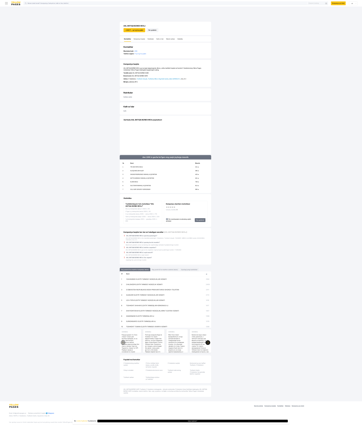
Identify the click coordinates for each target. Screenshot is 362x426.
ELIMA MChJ (134, 182)
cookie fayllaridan (81, 421)
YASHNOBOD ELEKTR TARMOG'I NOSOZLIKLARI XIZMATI (146, 279)
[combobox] (317, 3)
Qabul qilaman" (192, 421)
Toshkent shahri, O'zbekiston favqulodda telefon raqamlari (197, 372)
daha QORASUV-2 (174, 79)
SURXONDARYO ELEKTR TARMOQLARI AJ (141, 321)
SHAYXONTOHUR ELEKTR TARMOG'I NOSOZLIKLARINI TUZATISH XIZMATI (152, 311)
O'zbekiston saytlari (174, 363)
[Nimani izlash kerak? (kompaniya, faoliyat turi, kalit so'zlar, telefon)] (26, 3)
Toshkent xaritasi (128, 377)
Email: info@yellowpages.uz (17, 413)
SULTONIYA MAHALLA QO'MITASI (140, 185)
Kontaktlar (280, 406)
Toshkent (151, 79)
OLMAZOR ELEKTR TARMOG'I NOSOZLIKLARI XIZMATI (145, 295)
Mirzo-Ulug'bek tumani (161, 79)
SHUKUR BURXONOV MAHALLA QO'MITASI (143, 174)
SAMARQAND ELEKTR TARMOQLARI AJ (140, 316)
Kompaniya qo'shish (338, 3)
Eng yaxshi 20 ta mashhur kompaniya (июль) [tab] (135, 269)
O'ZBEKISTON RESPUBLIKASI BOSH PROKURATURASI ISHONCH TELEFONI (152, 290)
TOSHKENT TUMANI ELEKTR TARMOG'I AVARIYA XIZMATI (146, 327)
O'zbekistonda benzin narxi (154, 370)
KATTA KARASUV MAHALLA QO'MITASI (142, 178)
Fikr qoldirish (152, 30)
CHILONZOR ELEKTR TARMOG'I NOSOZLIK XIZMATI (144, 284)
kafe (124, 111)
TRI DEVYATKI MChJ (136, 167)
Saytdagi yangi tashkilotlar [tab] (189, 269)
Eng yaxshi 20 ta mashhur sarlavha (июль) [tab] (165, 269)
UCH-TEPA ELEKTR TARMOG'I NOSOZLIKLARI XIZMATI (145, 300)
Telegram (51, 413)
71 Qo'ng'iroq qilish (140, 54)
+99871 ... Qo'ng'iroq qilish (134, 30)
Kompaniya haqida (270, 406)
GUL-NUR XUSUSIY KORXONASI (140, 189)
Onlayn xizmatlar (128, 370)
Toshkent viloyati (142, 79)
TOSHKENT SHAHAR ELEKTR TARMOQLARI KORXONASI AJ (147, 305)
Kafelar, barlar (127, 97)
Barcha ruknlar (258, 406)
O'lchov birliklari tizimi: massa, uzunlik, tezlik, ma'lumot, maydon (152, 365)
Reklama (287, 406)
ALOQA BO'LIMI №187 (137, 170)
